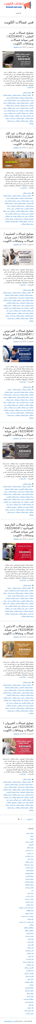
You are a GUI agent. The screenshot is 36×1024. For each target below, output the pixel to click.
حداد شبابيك (29, 905)
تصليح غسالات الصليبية (26, 295)
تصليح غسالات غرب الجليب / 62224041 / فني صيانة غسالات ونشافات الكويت (20, 38)
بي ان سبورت (29, 850)
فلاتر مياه (30, 945)
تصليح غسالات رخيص (23, 100)
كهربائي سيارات (28, 973)
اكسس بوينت (29, 842)
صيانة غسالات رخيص (22, 108)
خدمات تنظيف (29, 913)
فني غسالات (24, 213)
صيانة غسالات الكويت (12, 303)
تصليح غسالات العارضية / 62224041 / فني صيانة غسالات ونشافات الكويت (18, 431)
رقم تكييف (30, 919)
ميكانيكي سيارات (28, 999)
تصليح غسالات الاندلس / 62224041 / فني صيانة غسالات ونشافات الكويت (18, 629)
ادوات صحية (29, 833)
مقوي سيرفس (29, 990)
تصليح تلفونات (29, 873)
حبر (32, 890)
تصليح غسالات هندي (23, 103)
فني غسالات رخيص (9, 113)
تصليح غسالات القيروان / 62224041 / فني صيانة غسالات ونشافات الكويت (18, 726)
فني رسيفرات (29, 950)
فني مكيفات (29, 965)
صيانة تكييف (29, 933)
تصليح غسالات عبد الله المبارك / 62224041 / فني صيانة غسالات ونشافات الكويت (19, 139)
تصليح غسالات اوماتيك (26, 98)
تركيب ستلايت (29, 862)
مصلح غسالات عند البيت (17, 118)
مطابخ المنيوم (29, 987)
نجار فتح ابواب (29, 1002)
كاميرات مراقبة (29, 967)
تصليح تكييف (29, 870)
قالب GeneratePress (10, 1021)
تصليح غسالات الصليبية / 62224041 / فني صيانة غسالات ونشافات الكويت (18, 237)
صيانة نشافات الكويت (21, 211)
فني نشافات (18, 116)
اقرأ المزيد (30, 87)
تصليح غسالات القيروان (26, 784)
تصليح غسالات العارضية (26, 489)
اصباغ (31, 839)
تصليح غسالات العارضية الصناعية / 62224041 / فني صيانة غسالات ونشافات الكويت (19, 530)
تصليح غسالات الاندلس (26, 687)
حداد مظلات (29, 910)
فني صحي (30, 956)
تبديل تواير (30, 859)
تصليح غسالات (27, 92)
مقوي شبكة (30, 993)
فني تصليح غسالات (12, 110)
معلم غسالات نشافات (21, 121)
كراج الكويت (29, 970)
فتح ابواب (30, 939)
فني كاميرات (29, 959)
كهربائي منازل (29, 976)
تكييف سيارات (29, 887)
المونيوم (31, 844)
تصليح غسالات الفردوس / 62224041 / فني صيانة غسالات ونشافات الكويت (18, 334)
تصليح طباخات (29, 882)
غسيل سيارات (29, 936)
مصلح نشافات (23, 221)
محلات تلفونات (29, 982)
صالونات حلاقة (29, 930)
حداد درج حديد (29, 899)
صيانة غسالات (29, 206)
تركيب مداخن (29, 867)
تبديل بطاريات (29, 856)
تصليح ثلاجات (29, 876)
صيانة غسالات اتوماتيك (21, 105)
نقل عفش (30, 1008)
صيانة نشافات (11, 108)
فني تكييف (30, 947)
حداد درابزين (29, 896)
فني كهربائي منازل (28, 962)
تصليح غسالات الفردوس (21, 392)
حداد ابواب (30, 893)
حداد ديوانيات (29, 902)
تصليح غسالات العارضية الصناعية (18, 590)
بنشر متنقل (30, 847)
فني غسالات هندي (28, 116)
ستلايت (31, 925)
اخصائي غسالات (26, 95)
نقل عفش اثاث (28, 1010)
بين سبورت (30, 853)
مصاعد (31, 985)
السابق (30, 819)
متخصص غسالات (9, 116)
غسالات (21, 110)
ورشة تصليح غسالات (27, 224)
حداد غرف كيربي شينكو (26, 907)
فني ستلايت (30, 953)
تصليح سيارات (29, 879)
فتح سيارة (30, 942)
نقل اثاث (30, 1005)
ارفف (31, 836)
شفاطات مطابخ (28, 927)
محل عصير (30, 979)
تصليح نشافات (11, 103)
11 (21, 819)
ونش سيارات (29, 1013)
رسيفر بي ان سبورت (27, 916)
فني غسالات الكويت (22, 113)
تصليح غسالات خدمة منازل (25, 298)
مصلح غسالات (29, 118)
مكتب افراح (30, 996)
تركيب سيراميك (28, 864)
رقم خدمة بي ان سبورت (26, 922)
